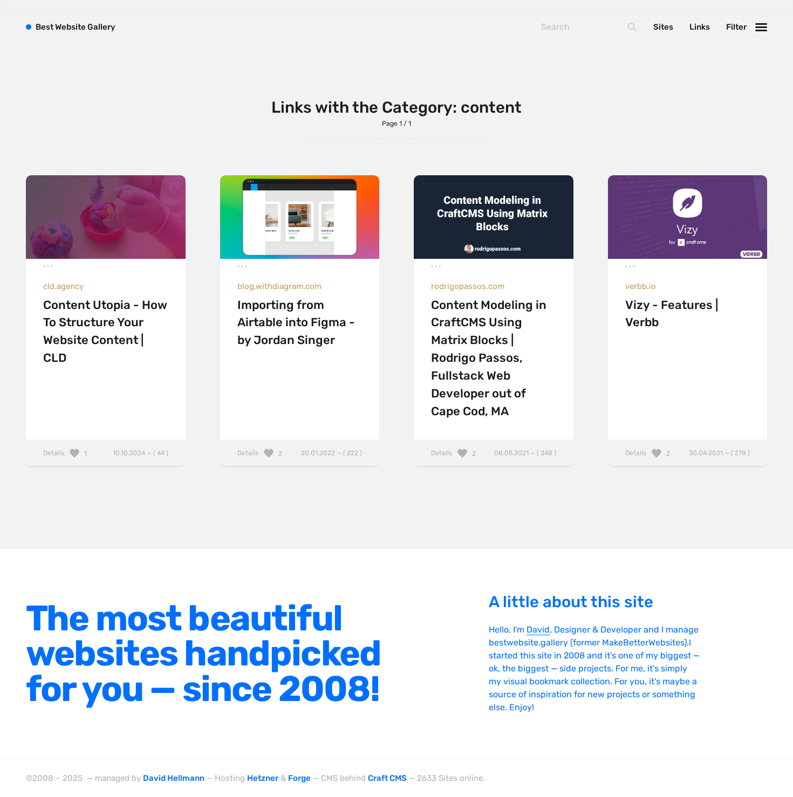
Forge (299, 778)
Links (699, 27)
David (538, 629)
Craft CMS (387, 778)
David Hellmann (173, 778)
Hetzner (262, 778)
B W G (75, 27)
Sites (663, 27)
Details (105, 453)
